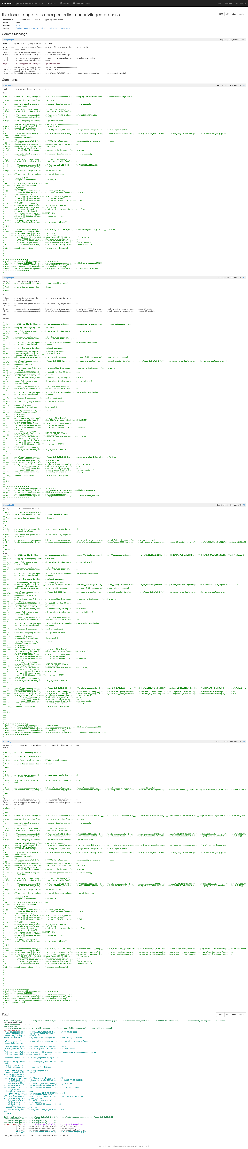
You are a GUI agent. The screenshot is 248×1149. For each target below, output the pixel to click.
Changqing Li (8, 39)
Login (219, 3)
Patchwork (7, 3)
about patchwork (143, 1146)
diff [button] (227, 14)
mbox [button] (234, 14)
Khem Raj (7, 741)
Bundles (65, 3)
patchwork (102, 1146)
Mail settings (241, 3)
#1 (244, 85)
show (18, 25)
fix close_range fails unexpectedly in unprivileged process (39, 28)
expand (67, 28)
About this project (82, 3)
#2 (244, 277)
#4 (244, 741)
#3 (244, 505)
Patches (52, 3)
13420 (220, 14)
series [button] (241, 14)
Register (228, 3)
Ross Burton (8, 85)
